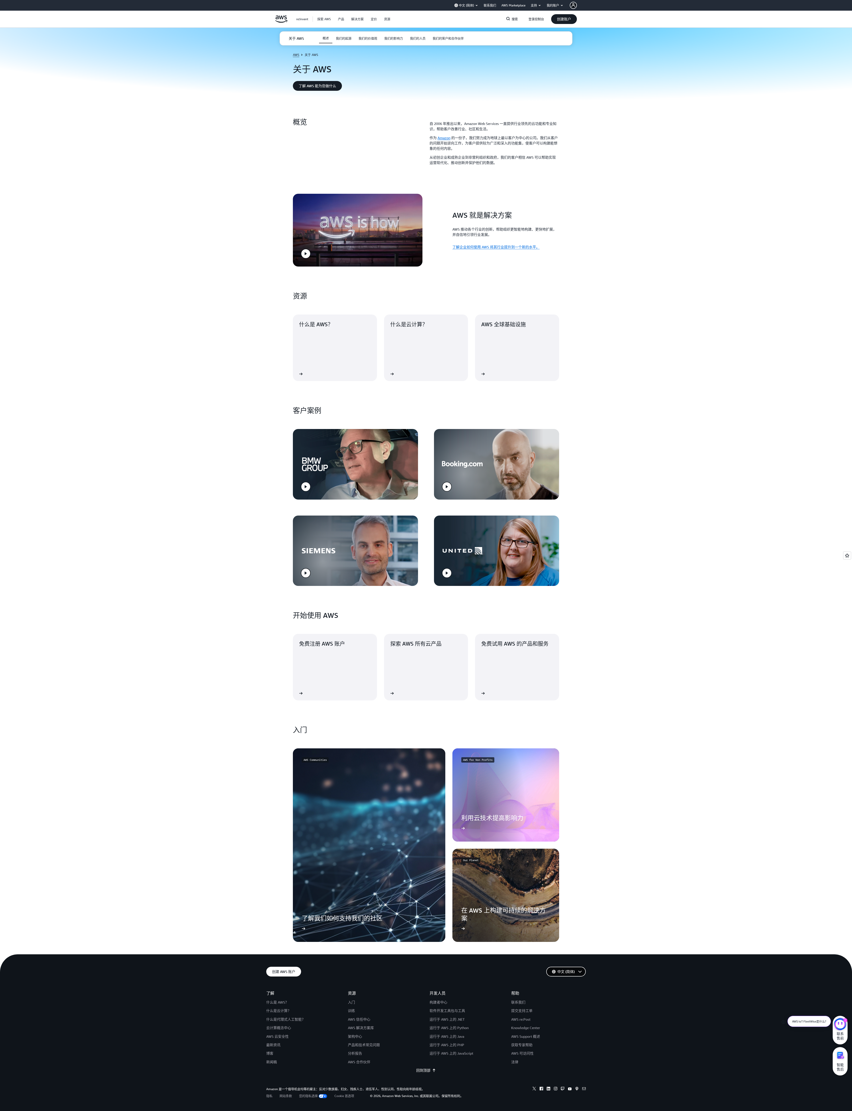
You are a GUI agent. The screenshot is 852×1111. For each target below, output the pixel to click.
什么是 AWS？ (277, 1002)
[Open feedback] (847, 555)
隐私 (269, 1096)
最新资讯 (273, 1045)
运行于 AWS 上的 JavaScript (451, 1053)
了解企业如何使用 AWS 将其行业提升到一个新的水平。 (496, 247)
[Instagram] (555, 1089)
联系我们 (518, 1002)
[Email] (584, 1089)
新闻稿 (271, 1062)
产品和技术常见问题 (364, 1045)
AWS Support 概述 (525, 1036)
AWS (296, 55)
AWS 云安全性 (277, 1036)
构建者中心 (438, 1002)
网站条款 (286, 1096)
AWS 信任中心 (359, 1019)
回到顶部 (423, 1070)
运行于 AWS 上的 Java (447, 1036)
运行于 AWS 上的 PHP (447, 1045)
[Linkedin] (548, 1089)
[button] (324, 19)
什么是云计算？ (278, 1010)
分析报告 (355, 1053)
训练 (351, 1010)
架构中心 (355, 1036)
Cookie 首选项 (344, 1096)
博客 (269, 1053)
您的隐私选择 (308, 1096)
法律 (514, 1062)
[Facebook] (541, 1089)
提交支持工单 (521, 1010)
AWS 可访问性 (522, 1053)
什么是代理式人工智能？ (285, 1019)
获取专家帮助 (521, 1045)
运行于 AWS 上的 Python (449, 1028)
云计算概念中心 (278, 1028)
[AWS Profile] (573, 5)
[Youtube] (570, 1089)
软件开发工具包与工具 (447, 1010)
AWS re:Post (521, 1019)
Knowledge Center (525, 1028)
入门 (351, 1002)
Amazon (444, 138)
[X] (534, 1089)
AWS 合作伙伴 (359, 1062)
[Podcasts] (577, 1089)
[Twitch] (562, 1089)
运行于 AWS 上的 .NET (447, 1019)
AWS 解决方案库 (361, 1028)
